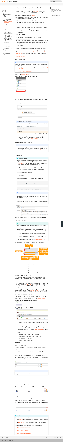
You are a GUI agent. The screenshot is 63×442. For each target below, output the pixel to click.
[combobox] (56, 1)
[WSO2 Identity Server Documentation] (4, 1)
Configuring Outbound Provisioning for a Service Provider (8, 39)
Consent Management (6, 53)
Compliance (26, 3)
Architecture (33, 15)
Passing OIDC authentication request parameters (25, 166)
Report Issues (62, 224)
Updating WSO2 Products (35, 138)
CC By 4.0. (43, 440)
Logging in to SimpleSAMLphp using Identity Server (24, 427)
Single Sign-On (21, 419)
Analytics (4, 54)
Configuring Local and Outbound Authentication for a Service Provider (8, 33)
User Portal (4, 11)
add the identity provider (39, 329)
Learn (10, 3)
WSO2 (55, 439)
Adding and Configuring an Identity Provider (7, 44)
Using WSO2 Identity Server (6, 13)
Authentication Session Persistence (6, 47)
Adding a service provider (55, 9)
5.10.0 (48, 1)
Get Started (6, 3)
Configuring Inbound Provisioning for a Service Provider (8, 36)
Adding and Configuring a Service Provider (7, 20)
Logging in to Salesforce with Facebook (22, 430)
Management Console (25, 74)
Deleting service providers (56, 16)
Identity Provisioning (21, 422)
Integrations (4, 10)
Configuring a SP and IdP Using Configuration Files (25, 71)
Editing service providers (56, 15)
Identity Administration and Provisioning (7, 15)
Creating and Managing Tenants (39, 239)
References (30, 3)
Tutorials (3, 9)
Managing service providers (55, 12)
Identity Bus (4, 16)
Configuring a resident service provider (56, 11)
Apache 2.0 (55, 440)
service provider (35, 11)
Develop (13, 3)
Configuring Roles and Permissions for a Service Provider (8, 27)
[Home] (2, 3)
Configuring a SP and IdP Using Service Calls (7, 50)
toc (50, 7)
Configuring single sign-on (21, 163)
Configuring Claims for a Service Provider (7, 24)
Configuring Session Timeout (7, 48)
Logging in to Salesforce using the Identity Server (23, 428)
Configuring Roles (39, 149)
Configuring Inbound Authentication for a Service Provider (8, 30)
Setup (17, 3)
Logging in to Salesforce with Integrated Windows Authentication (26, 431)
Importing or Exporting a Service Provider (7, 42)
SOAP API (32, 290)
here (18, 262)
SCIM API (29, 284)
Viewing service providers (56, 14)
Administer (21, 3)
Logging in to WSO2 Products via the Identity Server (24, 433)
